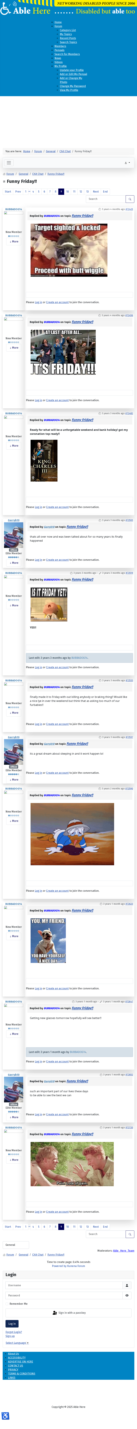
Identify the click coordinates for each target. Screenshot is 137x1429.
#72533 (129, 680)
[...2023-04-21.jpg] (69, 250)
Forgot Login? (14, 1332)
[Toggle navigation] (9, 162)
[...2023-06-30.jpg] (48, 940)
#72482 (129, 413)
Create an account (57, 302)
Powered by (59, 1266)
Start (8, 191)
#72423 (129, 209)
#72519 (129, 573)
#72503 (129, 520)
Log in (12, 1323)
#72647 (129, 1001)
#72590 (129, 788)
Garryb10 (14, 520)
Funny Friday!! (82, 216)
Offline (13, 550)
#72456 (129, 315)
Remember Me (19, 1303)
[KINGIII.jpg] (44, 460)
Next (96, 191)
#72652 (129, 1074)
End (105, 191)
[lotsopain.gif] (72, 1164)
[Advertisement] (68, 121)
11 (74, 191)
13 (87, 191)
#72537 (129, 737)
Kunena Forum (76, 1266)
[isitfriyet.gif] (49, 604)
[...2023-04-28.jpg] (63, 352)
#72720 (129, 1127)
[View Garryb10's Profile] (13, 534)
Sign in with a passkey (72, 1312)
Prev (18, 191)
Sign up (10, 1336)
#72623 (129, 904)
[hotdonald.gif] (72, 834)
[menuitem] (58, 22)
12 (81, 191)
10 (67, 191)
